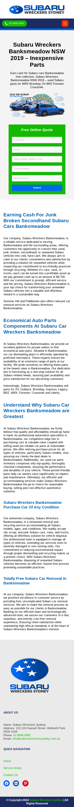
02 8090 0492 (21, 735)
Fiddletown (32, 301)
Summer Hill (11, 301)
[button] (14, 23)
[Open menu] (65, 23)
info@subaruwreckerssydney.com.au (36, 738)
